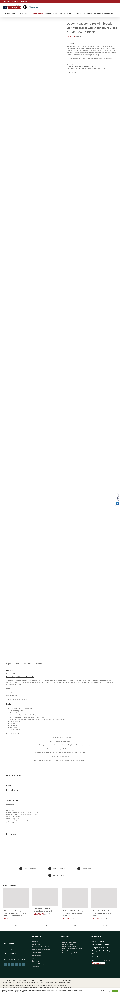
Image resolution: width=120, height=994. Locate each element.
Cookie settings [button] (105, 991)
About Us (35, 941)
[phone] (23, 964)
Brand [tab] (17, 664)
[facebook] (5, 964)
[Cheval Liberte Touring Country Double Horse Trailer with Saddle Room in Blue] (16, 898)
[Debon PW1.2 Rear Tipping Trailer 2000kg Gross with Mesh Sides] (75, 898)
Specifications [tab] (27, 664)
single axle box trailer (98, 68)
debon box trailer (86, 68)
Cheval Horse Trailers (69, 942)
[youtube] (12, 964)
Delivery (34, 958)
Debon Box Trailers (80, 66)
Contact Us (35, 967)
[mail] (20, 964)
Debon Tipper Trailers (69, 946)
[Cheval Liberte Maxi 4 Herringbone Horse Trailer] (45, 897)
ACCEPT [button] (115, 991)
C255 (78, 68)
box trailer (74, 68)
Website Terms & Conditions (41, 950)
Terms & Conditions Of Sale (40, 947)
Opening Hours (36, 944)
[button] (115, 13)
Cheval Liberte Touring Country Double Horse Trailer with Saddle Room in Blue (15, 913)
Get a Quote (35, 961)
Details (16, 925)
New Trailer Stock (91, 66)
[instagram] (9, 964)
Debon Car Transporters (69, 951)
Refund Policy (36, 955)
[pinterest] (16, 964)
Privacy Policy (36, 952)
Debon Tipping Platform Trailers (72, 949)
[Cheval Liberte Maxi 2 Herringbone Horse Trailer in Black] (104, 898)
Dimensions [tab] (38, 664)
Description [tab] (8, 664)
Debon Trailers (71, 72)
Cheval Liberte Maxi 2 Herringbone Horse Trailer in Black (103, 913)
